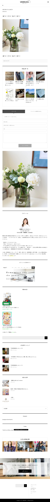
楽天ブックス (9, 309)
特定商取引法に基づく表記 (33, 489)
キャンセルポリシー (33, 492)
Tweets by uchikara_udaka (7, 430)
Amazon (4, 309)
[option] (10, 446)
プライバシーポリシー (33, 485)
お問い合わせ (25, 471)
